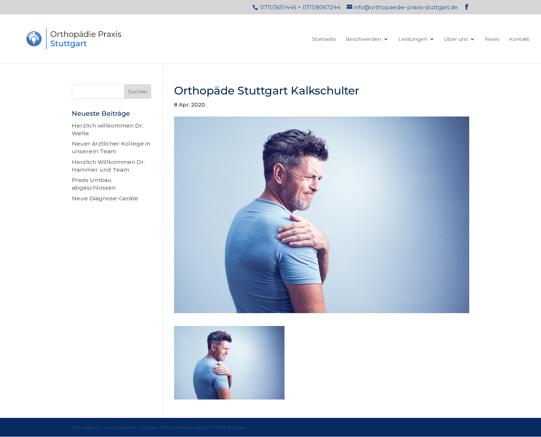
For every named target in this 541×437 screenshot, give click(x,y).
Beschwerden (363, 39)
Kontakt (519, 39)
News (492, 39)
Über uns (456, 39)
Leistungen (412, 39)
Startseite (324, 39)
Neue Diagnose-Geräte (105, 198)
